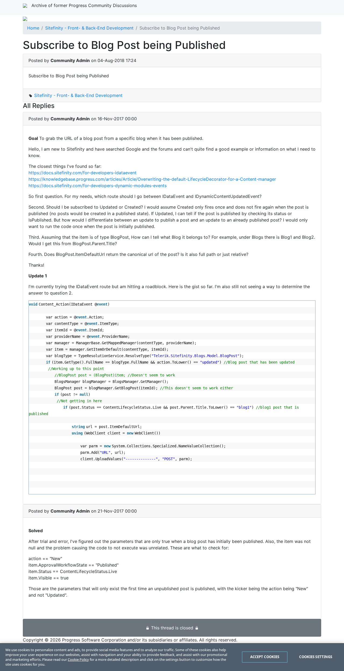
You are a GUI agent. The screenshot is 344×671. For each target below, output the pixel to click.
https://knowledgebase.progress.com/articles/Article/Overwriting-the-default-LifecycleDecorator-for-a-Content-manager (152, 179)
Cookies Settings (315, 656)
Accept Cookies (265, 656)
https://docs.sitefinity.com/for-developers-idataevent (82, 172)
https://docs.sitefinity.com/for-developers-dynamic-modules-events (97, 185)
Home (33, 28)
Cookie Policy (78, 659)
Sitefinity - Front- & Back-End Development (89, 28)
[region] (172, 657)
